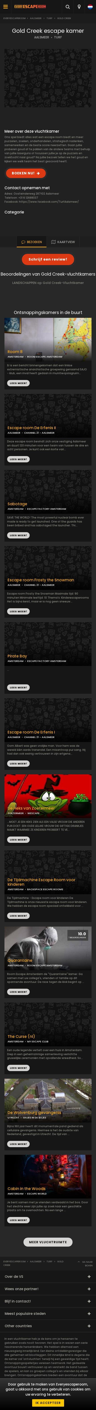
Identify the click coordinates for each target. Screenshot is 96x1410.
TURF (58, 37)
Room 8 (15, 351)
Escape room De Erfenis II (32, 428)
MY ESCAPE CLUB (37, 1041)
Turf (49, 18)
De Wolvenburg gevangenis (34, 1112)
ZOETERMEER (16, 813)
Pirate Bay (17, 656)
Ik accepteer (48, 1403)
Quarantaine (20, 960)
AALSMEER (41, 37)
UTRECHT (13, 1117)
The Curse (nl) (21, 1036)
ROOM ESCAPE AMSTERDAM (44, 356)
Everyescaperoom (14, 18)
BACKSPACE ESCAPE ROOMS (45, 889)
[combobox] (79, 6)
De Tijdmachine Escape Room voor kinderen (41, 882)
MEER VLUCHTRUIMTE (48, 1242)
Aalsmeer (36, 18)
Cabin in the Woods (27, 1188)
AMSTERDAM (15, 356)
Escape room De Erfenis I (31, 732)
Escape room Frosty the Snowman (41, 580)
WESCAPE (33, 813)
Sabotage (17, 504)
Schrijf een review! (48, 259)
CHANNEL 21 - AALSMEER (39, 433)
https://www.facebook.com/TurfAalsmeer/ (49, 202)
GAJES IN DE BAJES (34, 1117)
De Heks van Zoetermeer (31, 808)
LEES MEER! (18, 459)
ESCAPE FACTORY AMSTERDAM (46, 509)
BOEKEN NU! (23, 173)
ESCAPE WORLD (37, 1193)
